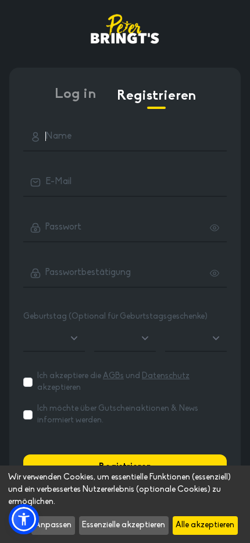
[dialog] (125, 504)
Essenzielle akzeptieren (123, 525)
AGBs (113, 376)
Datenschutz (166, 376)
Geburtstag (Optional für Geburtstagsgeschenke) (115, 316)
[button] (24, 519)
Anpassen (53, 525)
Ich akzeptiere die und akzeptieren (113, 382)
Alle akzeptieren (205, 525)
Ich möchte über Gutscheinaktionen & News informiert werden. (117, 414)
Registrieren (156, 96)
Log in (75, 94)
